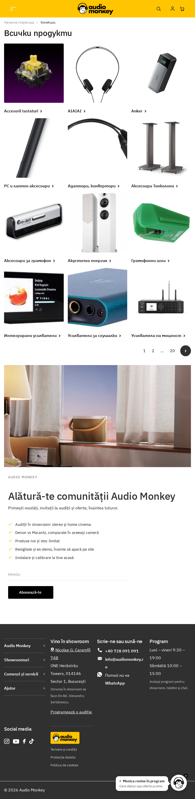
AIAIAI (75, 110)
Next (185, 350)
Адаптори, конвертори (92, 185)
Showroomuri (16, 659)
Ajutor (9, 688)
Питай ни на (117, 679)
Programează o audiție (71, 711)
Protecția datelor (63, 757)
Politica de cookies (64, 765)
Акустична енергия (88, 260)
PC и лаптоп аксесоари (27, 185)
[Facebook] (24, 741)
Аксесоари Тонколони (153, 185)
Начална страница (19, 22)
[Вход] (172, 8)
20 (172, 350)
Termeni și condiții (64, 749)
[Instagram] (6, 741)
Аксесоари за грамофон (28, 260)
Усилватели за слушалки (93, 335)
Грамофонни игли (149, 260)
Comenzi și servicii (21, 673)
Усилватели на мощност (156, 335)
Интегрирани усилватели (31, 335)
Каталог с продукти (13, 9)
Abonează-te (30, 592)
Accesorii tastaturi (21, 110)
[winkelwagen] (182, 8)
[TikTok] (31, 741)
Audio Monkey (17, 645)
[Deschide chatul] (179, 783)
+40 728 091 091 (122, 650)
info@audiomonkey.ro (124, 663)
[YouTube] (16, 741)
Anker (137, 110)
